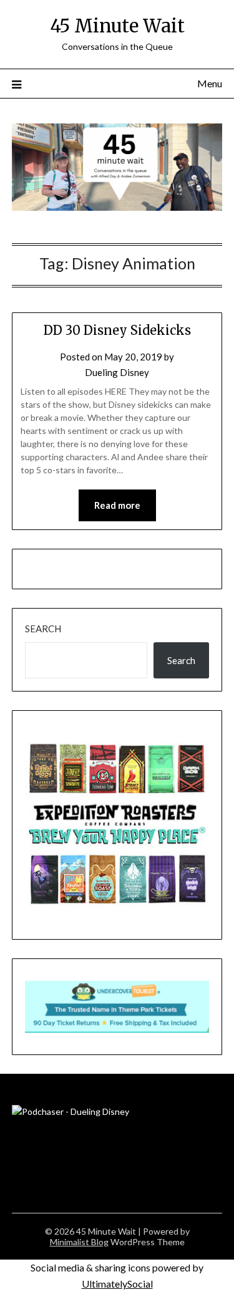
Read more (117, 505)
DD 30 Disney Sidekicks (117, 330)
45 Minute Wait (117, 25)
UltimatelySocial (117, 1284)
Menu (209, 83)
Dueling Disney (117, 372)
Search (43, 628)
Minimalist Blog (79, 1242)
